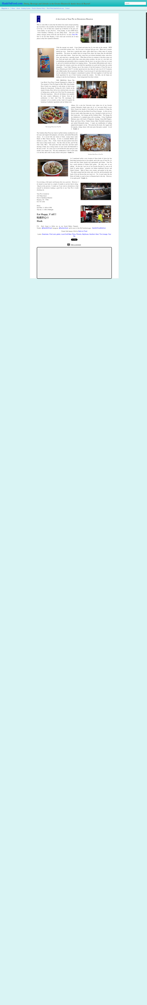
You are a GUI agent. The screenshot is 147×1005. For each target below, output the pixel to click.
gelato (58, 234)
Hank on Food (82, 231)
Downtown (45, 234)
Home (13, 8)
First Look (52, 234)
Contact (67, 8)
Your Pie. (75, 34)
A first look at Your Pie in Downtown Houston (74, 19)
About (18, 8)
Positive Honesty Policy (38, 8)
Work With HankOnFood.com (55, 8)
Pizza (74, 234)
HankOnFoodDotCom (99, 228)
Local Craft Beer (66, 234)
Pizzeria (78, 234)
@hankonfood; (63, 228)
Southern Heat (94, 234)
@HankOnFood (47, 228)
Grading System (25, 8)
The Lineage (103, 234)
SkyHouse (85, 234)
